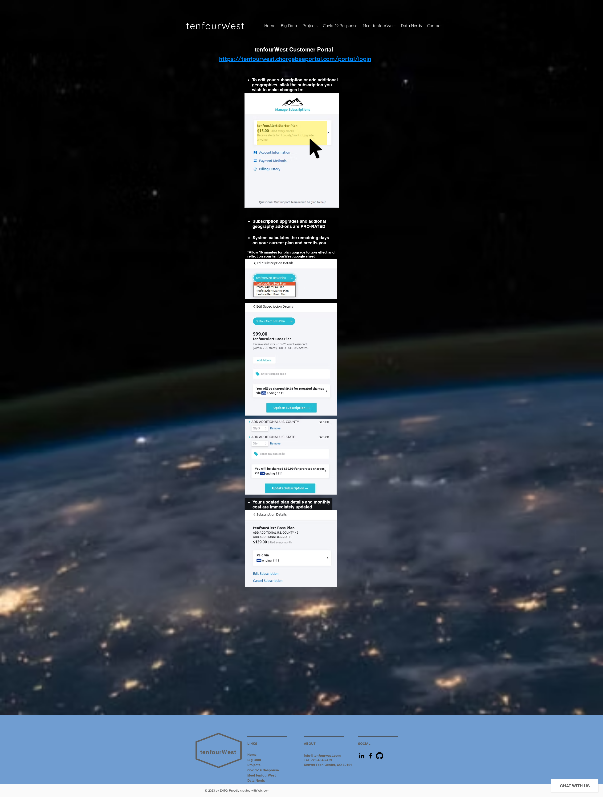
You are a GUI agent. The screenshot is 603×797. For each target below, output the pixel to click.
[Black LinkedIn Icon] (361, 755)
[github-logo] (379, 755)
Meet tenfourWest (261, 775)
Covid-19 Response (263, 770)
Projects (254, 765)
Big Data (254, 760)
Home (252, 755)
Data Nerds (256, 780)
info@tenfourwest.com (322, 755)
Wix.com (263, 790)
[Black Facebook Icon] (370, 755)
